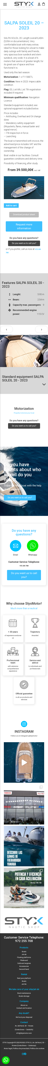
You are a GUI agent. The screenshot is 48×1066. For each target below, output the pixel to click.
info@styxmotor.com (24, 1033)
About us (24, 1005)
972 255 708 (24, 566)
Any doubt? (24, 1013)
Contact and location (24, 1008)
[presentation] (6, 329)
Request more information (24, 226)
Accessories (24, 966)
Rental (24, 974)
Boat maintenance (24, 993)
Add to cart (11, 205)
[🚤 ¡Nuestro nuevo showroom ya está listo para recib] (24, 804)
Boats (24, 952)
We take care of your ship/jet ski (24, 989)
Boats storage (24, 996)
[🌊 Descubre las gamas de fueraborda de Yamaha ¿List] (24, 846)
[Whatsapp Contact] (6, 1060)
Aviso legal (8, 1048)
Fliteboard (24, 960)
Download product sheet (24, 214)
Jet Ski (24, 984)
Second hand (24, 969)
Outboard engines (24, 963)
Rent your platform (24, 978)
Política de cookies (37, 1048)
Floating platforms (24, 957)
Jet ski (24, 954)
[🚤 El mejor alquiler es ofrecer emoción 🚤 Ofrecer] (24, 888)
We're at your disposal (24, 1017)
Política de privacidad (21, 1048)
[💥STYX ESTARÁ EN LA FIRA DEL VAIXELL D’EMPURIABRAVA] (24, 762)
